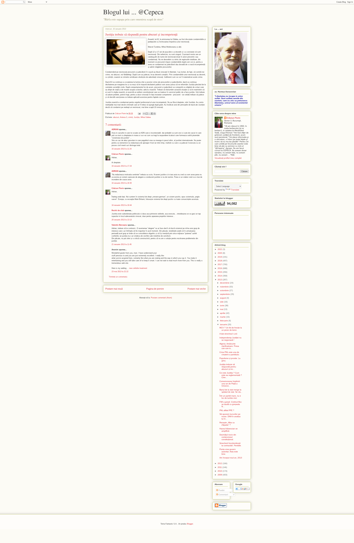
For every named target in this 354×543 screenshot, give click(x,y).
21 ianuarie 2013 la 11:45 (122, 244)
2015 (220, 272)
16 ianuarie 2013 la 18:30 (122, 183)
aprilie (223, 313)
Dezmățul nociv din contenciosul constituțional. (227, 437)
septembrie (225, 294)
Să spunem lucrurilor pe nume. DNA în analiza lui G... (229, 416)
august (223, 298)
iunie (222, 305)
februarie (224, 320)
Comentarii (223, 494)
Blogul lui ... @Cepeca (133, 11)
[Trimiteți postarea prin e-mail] (139, 113)
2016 (220, 268)
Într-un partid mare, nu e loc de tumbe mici (230, 397)
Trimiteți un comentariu (118, 277)
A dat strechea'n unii (228, 334)
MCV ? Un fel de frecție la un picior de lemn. (230, 329)
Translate (235, 190)
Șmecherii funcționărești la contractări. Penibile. (230, 444)
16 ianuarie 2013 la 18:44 (122, 205)
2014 (220, 276)
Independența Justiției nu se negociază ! (230, 339)
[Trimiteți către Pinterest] (154, 113)
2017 (220, 264)
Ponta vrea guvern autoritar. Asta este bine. (228, 451)
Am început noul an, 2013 (230, 458)
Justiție (137, 117)
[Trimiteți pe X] (149, 113)
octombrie (224, 290)
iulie (222, 302)
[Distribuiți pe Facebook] (152, 113)
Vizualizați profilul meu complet (228, 158)
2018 (220, 261)
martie (223, 317)
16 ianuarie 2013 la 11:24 (122, 149)
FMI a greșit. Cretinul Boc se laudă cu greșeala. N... (230, 404)
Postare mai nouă (114, 289)
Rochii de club (118, 210)
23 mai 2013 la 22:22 (120, 271)
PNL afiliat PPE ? (226, 410)
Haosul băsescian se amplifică (228, 430)
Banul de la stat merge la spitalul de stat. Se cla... (230, 391)
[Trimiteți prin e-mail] (144, 113)
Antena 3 (123, 117)
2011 (220, 467)
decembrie (225, 283)
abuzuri (116, 117)
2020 (220, 253)
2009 (220, 475)
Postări (221, 490)
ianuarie (224, 324)
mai (222, 309)
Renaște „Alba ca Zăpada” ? (227, 423)
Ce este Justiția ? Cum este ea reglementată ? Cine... (230, 375)
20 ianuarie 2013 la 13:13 (122, 220)
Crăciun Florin (118, 154)
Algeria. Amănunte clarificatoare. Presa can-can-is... (229, 346)
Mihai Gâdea (146, 117)
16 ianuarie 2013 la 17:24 (122, 166)
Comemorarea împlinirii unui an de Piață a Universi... (229, 383)
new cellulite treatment (138, 268)
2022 (220, 249)
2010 (220, 471)
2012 (220, 463)
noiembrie (224, 287)
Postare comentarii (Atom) (161, 298)
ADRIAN (115, 129)
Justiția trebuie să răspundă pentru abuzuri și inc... (227, 366)
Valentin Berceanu (119, 225)
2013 (220, 279)
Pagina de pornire (155, 289)
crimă (130, 117)
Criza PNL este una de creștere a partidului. (229, 353)
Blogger (190, 524)
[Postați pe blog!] (146, 113)
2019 (220, 257)
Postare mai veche (197, 289)
